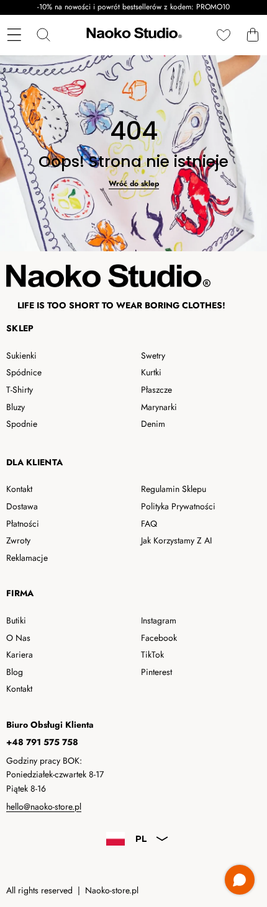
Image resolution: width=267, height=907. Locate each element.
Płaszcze (156, 389)
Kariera (19, 654)
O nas (18, 638)
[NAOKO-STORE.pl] (133, 35)
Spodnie (21, 424)
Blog (14, 672)
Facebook (159, 638)
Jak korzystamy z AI (176, 540)
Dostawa (22, 506)
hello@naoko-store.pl (43, 806)
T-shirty (19, 389)
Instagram (158, 620)
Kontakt (19, 489)
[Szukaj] (43, 35)
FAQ (149, 523)
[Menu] (14, 35)
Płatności (22, 523)
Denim (153, 424)
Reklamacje (27, 558)
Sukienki (21, 355)
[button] (252, 35)
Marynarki (159, 407)
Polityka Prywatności (178, 506)
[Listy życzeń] (223, 35)
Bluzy (15, 407)
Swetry (153, 355)
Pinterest (156, 672)
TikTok (152, 654)
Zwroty (18, 540)
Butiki (16, 620)
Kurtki (151, 372)
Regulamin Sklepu (173, 489)
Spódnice (24, 372)
